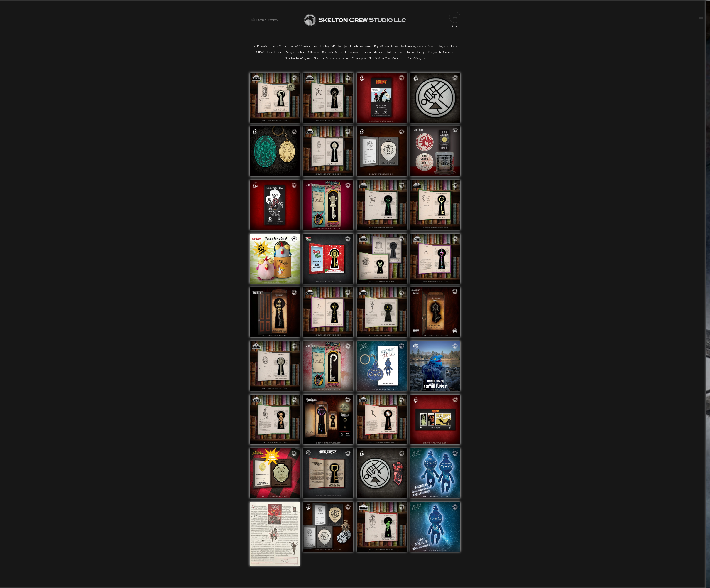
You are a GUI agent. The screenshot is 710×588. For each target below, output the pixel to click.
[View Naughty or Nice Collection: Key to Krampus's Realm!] (328, 260)
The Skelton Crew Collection (386, 58)
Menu (701, 17)
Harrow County (415, 52)
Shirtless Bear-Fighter (297, 58)
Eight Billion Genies (386, 46)
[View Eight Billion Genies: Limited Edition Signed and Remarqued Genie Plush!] (435, 536)
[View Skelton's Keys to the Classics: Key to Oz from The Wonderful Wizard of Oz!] (435, 207)
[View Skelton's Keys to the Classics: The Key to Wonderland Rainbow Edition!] (435, 260)
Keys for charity (448, 46)
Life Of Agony (416, 58)
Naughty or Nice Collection (302, 52)
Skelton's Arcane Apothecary (331, 58)
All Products (259, 46)
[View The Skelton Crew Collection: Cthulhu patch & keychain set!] (274, 153)
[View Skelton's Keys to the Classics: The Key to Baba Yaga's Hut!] (382, 314)
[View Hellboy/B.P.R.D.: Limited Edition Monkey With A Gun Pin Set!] (435, 421)
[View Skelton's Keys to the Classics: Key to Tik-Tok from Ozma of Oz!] (274, 421)
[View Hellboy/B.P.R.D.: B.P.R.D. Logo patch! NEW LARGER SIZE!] (435, 99)
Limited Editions (372, 52)
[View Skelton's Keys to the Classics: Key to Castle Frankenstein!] (328, 153)
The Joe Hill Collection (441, 52)
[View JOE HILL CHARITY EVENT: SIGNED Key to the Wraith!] (328, 207)
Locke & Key (278, 46)
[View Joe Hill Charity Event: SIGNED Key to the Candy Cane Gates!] (328, 368)
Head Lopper (275, 52)
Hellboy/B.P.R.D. (330, 46)
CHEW (259, 52)
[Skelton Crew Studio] (355, 20)
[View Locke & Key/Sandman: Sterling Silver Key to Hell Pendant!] (435, 314)
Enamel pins (359, 58)
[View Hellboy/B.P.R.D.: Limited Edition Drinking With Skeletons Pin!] (382, 99)
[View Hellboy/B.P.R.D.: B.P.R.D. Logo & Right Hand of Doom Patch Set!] (382, 475)
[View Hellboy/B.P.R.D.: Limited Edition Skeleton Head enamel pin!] (274, 207)
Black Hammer (394, 52)
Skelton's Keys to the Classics (418, 46)
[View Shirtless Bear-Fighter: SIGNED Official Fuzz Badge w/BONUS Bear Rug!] (274, 475)
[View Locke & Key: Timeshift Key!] (274, 314)
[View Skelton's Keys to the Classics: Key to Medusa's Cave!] (274, 368)
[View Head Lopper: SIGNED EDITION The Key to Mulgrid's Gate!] (328, 475)
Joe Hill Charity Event (357, 46)
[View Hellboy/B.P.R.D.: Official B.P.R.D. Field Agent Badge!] (382, 153)
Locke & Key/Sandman (303, 46)
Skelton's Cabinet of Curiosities (340, 52)
